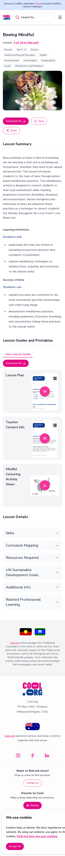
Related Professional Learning (23, 602)
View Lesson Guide (18, 354)
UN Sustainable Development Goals (22, 572)
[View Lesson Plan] (45, 391)
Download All (13, 121)
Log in (38, 3)
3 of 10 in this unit (26, 43)
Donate (35, 805)
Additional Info (18, 587)
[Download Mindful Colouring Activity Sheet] (45, 485)
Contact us (32, 783)
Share (13, 130)
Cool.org (15, 643)
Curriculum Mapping (22, 545)
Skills (10, 533)
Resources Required (22, 557)
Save (41, 121)
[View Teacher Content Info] (45, 438)
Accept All (15, 846)
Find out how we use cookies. (37, 836)
